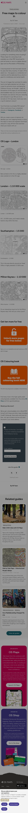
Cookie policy (4, 800)
